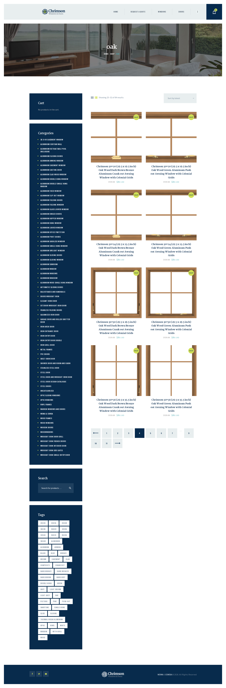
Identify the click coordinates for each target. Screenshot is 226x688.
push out (66, 601)
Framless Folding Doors (51, 310)
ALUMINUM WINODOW (49, 278)
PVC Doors (45, 354)
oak (56, 595)
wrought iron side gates (51, 450)
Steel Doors (45, 386)
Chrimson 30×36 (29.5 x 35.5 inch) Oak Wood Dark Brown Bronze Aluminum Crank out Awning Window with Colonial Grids (116, 405)
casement (56, 559)
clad (68, 559)
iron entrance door (49, 331)
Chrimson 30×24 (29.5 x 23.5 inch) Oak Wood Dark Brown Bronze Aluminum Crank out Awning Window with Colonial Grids (116, 250)
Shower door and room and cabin (55, 363)
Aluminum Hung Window (50, 223)
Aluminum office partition (52, 232)
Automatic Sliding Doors (51, 287)
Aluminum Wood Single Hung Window (56, 282)
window (43, 631)
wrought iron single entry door (55, 454)
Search (70, 488)
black (43, 553)
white (62, 625)
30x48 (53, 529)
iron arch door (47, 326)
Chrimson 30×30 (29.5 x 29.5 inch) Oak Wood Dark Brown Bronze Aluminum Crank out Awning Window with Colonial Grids (116, 327)
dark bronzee (63, 571)
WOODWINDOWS (46, 432)
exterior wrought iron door (53, 305)
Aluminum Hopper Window (51, 218)
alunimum (44, 547)
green (59, 583)
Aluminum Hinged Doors (51, 213)
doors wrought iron (49, 296)
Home (106, 54)
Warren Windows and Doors (52, 409)
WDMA (160, 674)
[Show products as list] (96, 97)
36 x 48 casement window (51, 139)
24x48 (64, 523)
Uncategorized (47, 390)
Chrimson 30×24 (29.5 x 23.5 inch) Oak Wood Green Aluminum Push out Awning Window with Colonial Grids (171, 250)
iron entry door (47, 335)
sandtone (44, 607)
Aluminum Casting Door (51, 169)
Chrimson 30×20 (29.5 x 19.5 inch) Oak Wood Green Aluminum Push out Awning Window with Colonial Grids (171, 172)
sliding (53, 613)
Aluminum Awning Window (51, 160)
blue (53, 553)
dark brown (45, 577)
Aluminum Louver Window (51, 227)
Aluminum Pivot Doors (50, 236)
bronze (63, 553)
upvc (42, 625)
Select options (116, 137)
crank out (60, 565)
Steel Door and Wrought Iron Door (56, 377)
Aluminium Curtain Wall (51, 144)
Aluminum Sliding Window (51, 259)
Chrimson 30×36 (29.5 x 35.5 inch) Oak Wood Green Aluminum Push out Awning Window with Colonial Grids (171, 405)
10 (96, 443)
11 (106, 443)
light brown (55, 589)
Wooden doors (46, 427)
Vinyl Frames (46, 404)
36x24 (53, 535)
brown (43, 559)
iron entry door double (51, 340)
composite (45, 565)
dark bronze (46, 571)
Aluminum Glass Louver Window (54, 209)
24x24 (43, 523)
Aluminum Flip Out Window (52, 195)
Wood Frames (46, 418)
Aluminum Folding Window (52, 204)
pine (55, 601)
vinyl (52, 625)
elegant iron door (48, 300)
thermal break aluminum (51, 619)
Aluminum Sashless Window (52, 241)
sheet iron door (47, 358)
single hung (59, 607)
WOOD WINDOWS (46, 422)
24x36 (53, 523)
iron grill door (47, 344)
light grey (45, 595)
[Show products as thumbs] (92, 97)
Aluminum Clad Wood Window (53, 174)
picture (44, 601)
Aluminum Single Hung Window (54, 245)
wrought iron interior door (53, 445)
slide (42, 613)
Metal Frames (46, 349)
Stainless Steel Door (49, 367)
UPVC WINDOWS (46, 399)
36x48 (43, 541)
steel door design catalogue (53, 381)
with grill (57, 631)
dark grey (60, 577)
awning (57, 547)
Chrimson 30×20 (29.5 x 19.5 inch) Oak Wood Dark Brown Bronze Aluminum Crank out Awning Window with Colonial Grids (116, 172)
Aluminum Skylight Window (52, 250)
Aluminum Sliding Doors (51, 255)
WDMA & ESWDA (46, 413)
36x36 (64, 535)
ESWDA (168, 674)
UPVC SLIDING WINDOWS (50, 395)
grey (42, 589)
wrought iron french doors (53, 441)
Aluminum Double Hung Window (54, 179)
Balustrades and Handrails (52, 291)
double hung (46, 583)
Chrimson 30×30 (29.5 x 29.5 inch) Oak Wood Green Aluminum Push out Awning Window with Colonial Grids (171, 327)
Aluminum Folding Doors (51, 200)
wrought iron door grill (51, 436)
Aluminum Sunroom (49, 264)
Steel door (45, 372)
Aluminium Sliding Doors (51, 156)
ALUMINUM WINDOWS (48, 273)
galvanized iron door (50, 314)
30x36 (43, 529)
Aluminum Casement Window (53, 165)
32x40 (43, 535)
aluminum (55, 541)
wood (42, 637)
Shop (112, 53)
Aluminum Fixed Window (50, 190)
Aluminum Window (48, 268)
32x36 (64, 529)
